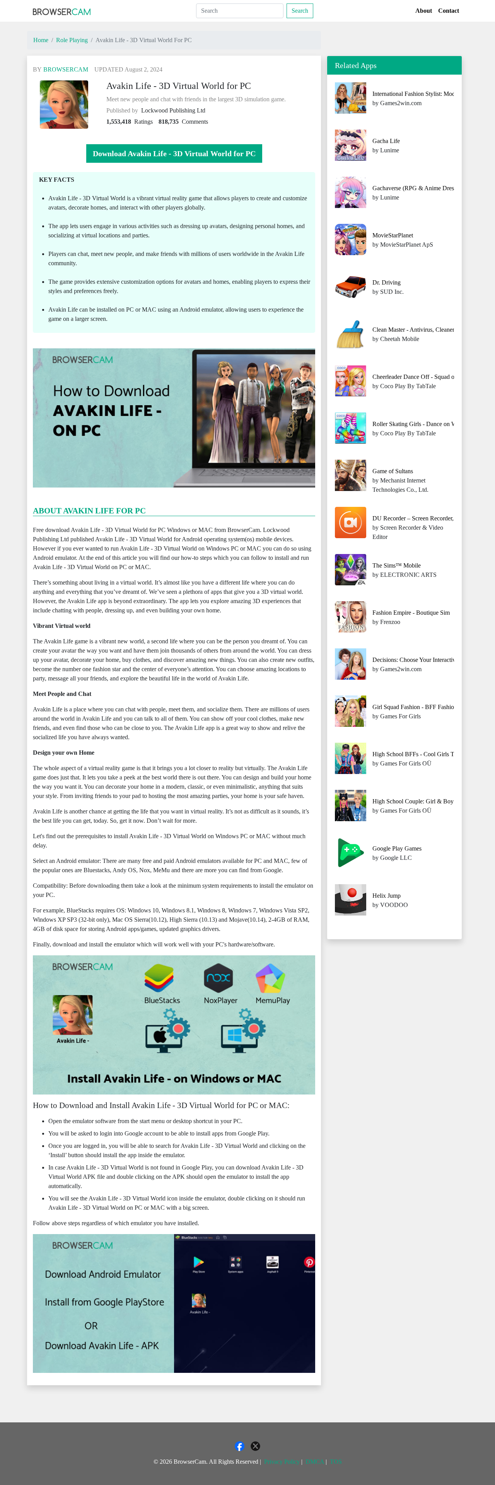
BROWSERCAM (65, 69)
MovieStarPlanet (392, 235)
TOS (336, 1461)
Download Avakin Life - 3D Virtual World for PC (174, 153)
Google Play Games (397, 848)
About (423, 10)
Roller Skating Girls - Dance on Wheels (420, 424)
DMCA (315, 1461)
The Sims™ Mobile (396, 565)
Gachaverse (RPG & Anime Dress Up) (420, 188)
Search (300, 10)
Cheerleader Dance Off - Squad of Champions (429, 376)
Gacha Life (386, 141)
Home (40, 40)
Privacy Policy (282, 1461)
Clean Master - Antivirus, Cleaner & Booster (426, 329)
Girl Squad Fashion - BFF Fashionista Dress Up (431, 707)
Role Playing (72, 40)
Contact (448, 10)
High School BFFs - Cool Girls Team (418, 754)
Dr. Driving (386, 282)
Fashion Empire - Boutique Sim (411, 612)
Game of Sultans (392, 471)
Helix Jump (386, 895)
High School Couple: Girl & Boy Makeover (426, 801)
